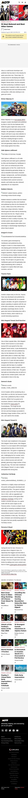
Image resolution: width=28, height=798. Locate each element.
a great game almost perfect (17, 564)
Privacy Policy (5, 743)
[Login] (25, 2)
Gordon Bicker (18, 679)
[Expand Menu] (22, 2)
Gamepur (14, 756)
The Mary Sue (14, 775)
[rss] (2, 730)
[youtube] (17, 730)
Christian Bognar (5, 654)
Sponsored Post (19, 609)
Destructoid (14, 767)
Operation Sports (14, 773)
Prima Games (14, 760)
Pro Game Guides (14, 752)
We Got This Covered (14, 765)
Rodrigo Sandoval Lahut (19, 634)
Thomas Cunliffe (19, 660)
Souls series (14, 404)
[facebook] (13, 730)
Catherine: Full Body (7, 499)
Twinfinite (14, 754)
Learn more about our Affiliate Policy (9, 574)
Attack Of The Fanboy (14, 758)
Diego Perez (4, 633)
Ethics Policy (17, 738)
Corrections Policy (6, 738)
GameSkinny (14, 771)
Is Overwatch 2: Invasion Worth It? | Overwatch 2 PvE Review (20, 654)
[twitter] (9, 730)
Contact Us (17, 736)
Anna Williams (4, 605)
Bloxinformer (14, 781)
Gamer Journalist (14, 769)
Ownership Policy (19, 740)
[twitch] (6, 730)
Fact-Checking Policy (7, 740)
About (3, 736)
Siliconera (14, 763)
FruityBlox (14, 779)
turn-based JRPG (20, 119)
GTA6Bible (14, 783)
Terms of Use (17, 743)
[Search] (19, 2)
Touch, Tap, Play (14, 777)
